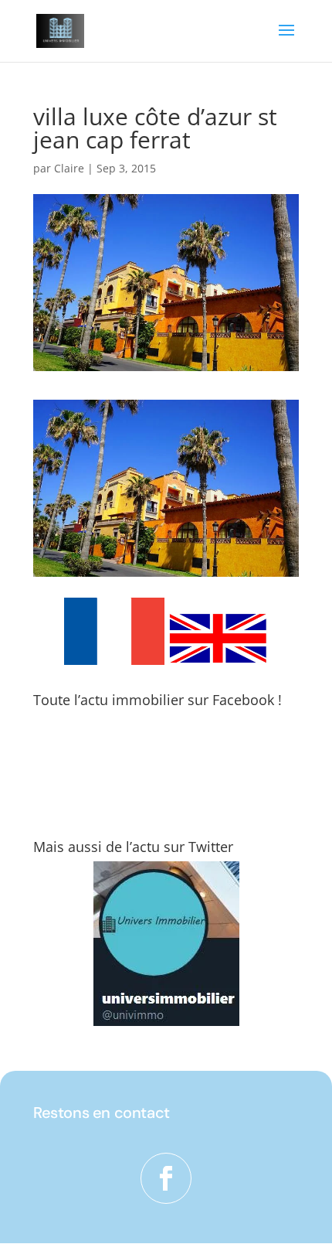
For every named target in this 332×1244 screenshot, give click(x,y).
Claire (69, 168)
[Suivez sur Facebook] (166, 1178)
